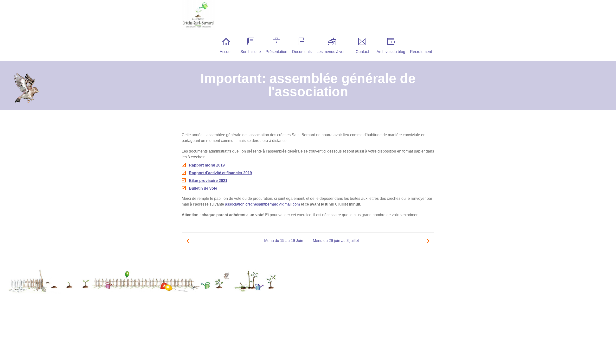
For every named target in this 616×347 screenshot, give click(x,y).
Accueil (226, 52)
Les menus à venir (332, 52)
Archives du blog (391, 52)
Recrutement (421, 52)
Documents (302, 52)
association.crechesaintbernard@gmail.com (262, 204)
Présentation (276, 52)
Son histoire (250, 52)
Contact (362, 52)
